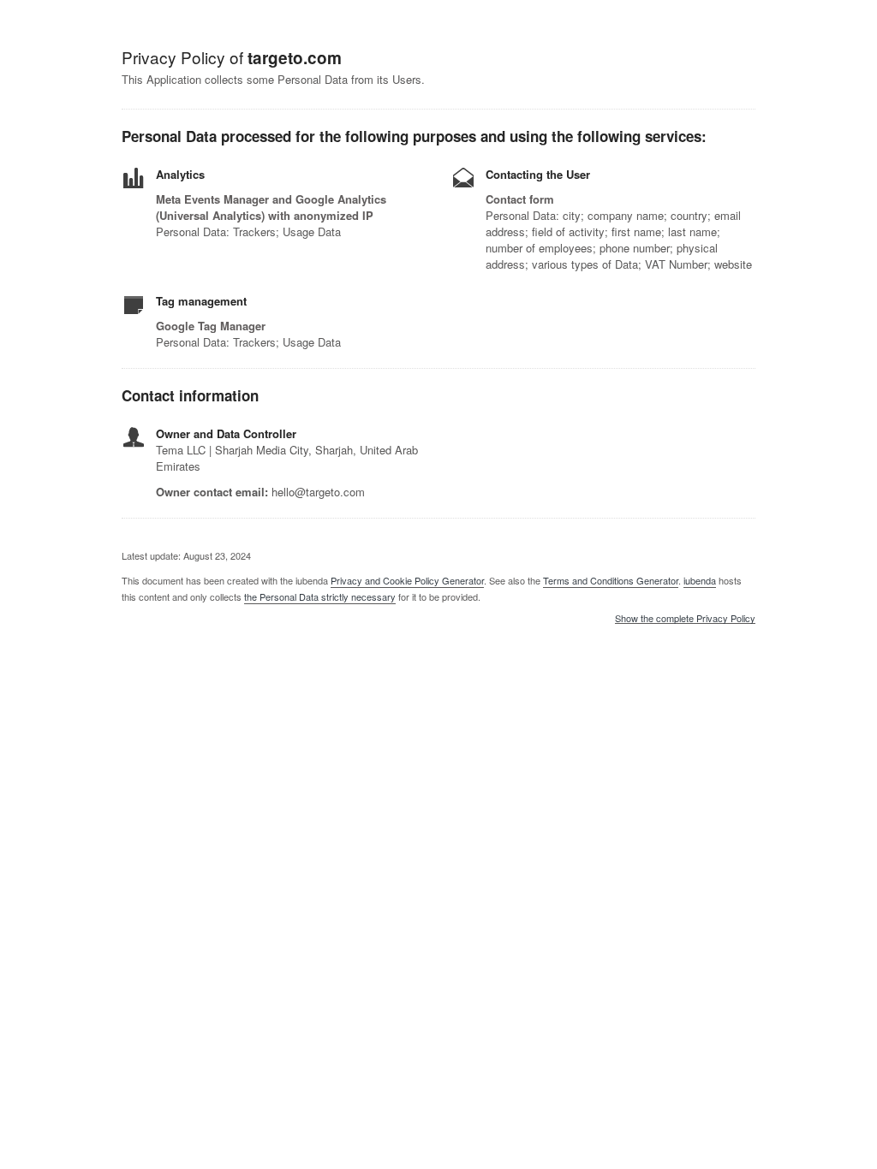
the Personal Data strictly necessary (320, 596)
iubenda (699, 580)
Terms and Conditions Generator (610, 580)
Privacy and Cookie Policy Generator (407, 580)
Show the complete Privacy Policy (685, 619)
